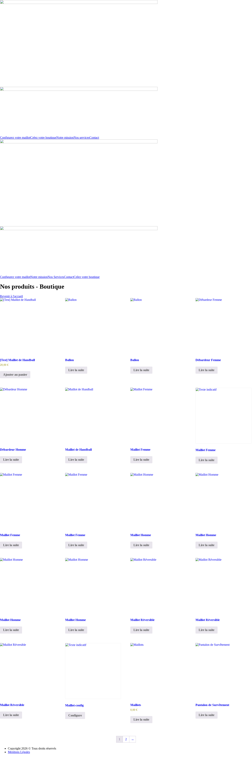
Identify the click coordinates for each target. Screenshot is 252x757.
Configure (75, 715)
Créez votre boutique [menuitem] (43, 137)
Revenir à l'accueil (11, 296)
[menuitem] (65, 137)
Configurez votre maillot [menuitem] (15, 137)
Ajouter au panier (15, 374)
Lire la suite (76, 370)
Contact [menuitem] (94, 137)
